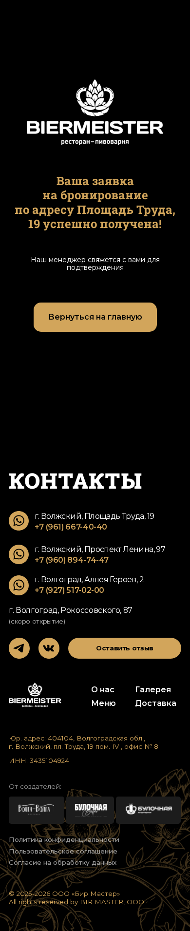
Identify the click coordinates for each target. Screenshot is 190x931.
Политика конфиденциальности (64, 839)
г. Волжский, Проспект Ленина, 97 (100, 549)
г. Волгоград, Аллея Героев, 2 (89, 579)
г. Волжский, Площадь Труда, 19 (94, 516)
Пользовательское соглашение (63, 851)
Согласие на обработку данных (62, 862)
